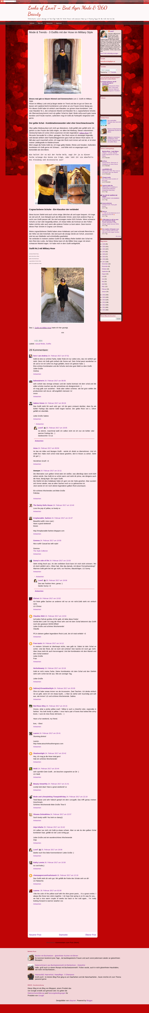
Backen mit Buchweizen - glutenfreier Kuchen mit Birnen (114, 130)
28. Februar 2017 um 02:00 (50, 890)
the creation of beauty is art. (110, 229)
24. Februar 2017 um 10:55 (50, 540)
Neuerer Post (35, 935)
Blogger (89, 1000)
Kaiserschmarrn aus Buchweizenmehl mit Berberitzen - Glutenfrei (60, 965)
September (105, 271)
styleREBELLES (107, 169)
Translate (113, 72)
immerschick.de (107, 203)
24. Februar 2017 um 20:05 (64, 688)
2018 (103, 259)
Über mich (40, 23)
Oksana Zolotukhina (41, 814)
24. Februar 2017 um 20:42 (55, 753)
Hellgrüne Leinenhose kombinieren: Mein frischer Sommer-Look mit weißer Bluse (114, 139)
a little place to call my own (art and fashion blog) (110, 220)
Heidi (35, 769)
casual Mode (40, 344)
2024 (103, 249)
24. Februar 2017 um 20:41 (50, 733)
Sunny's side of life (41, 561)
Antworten (37, 374)
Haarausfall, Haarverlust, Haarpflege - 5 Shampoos (54, 975)
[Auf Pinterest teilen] (42, 341)
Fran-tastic (37, 643)
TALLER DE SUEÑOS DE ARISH (109, 196)
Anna (35, 448)
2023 (103, 251)
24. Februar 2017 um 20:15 (56, 706)
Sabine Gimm (38, 403)
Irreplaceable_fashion (42, 518)
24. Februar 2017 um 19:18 (55, 668)
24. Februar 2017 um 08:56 (48, 448)
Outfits (48, 344)
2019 (103, 256)
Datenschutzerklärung (36, 993)
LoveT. (40, 428)
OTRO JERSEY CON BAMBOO (110, 198)
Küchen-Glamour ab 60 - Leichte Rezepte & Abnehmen (109, 83)
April (103, 284)
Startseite (31, 23)
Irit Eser (104, 161)
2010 (103, 310)
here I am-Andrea (40, 356)
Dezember (105, 264)
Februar (104, 289)
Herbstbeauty (38, 668)
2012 (103, 305)
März (103, 286)
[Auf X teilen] (38, 341)
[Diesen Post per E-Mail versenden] (35, 341)
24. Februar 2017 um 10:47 (62, 518)
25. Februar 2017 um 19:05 (56, 428)
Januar (104, 291)
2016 (103, 294)
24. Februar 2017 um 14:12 (53, 643)
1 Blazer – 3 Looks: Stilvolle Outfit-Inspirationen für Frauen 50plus (110, 154)
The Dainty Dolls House (43, 505)
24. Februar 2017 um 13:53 (55, 616)
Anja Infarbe (38, 827)
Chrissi (36, 598)
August (104, 274)
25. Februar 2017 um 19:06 (56, 580)
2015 (103, 297)
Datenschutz (49, 23)
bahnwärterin (38, 381)
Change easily (106, 177)
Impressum (59, 23)
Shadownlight (39, 753)
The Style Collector (40, 551)
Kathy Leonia (38, 862)
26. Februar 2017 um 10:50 (55, 862)
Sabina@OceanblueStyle (43, 688)
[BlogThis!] (37, 341)
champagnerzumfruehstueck (45, 875)
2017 (103, 261)
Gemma (36, 540)
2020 (103, 254)
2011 (103, 307)
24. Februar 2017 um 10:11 (51, 471)
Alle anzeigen (118, 236)
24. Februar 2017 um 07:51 (58, 356)
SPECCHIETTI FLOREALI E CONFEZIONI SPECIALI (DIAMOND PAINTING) (109, 188)
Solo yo (104, 211)
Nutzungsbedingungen (56, 993)
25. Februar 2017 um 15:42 (54, 827)
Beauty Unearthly (40, 784)
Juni (103, 279)
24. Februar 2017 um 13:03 (60, 561)
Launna (36, 890)
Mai (103, 281)
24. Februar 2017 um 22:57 (60, 814)
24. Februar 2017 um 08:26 (55, 403)
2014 (103, 299)
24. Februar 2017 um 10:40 (63, 505)
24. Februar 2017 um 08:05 (55, 381)
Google (41, 995)
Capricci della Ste (107, 185)
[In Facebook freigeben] (40, 341)
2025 (103, 246)
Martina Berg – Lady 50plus (110, 151)
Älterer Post (90, 935)
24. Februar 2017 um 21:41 (58, 784)
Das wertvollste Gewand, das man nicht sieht (114, 122)
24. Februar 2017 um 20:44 (48, 769)
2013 (103, 302)
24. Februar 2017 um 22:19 (76, 797)
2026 (103, 244)
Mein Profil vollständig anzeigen (109, 53)
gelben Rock (84, 133)
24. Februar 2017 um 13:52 (50, 598)
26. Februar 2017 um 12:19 (67, 875)
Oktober (104, 269)
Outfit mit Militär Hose (43, 328)
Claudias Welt (39, 616)
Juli (103, 276)
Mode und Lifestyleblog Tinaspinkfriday (49, 797)
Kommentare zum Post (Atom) (67, 942)
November (105, 266)
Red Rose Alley (39, 706)
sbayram (72, 1000)
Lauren (36, 733)
